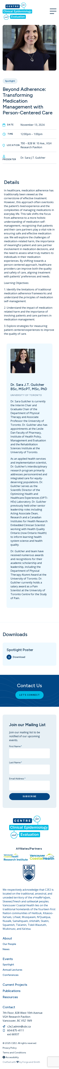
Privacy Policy (10, 1048)
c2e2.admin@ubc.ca (19, 1026)
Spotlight (10, 81)
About (7, 938)
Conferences (11, 974)
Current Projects (15, 985)
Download (19, 657)
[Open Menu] (53, 11)
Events (8, 959)
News (6, 949)
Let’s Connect (29, 695)
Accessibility (12, 1057)
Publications (11, 991)
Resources (10, 997)
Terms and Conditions (14, 1052)
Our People (9, 944)
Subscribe (30, 796)
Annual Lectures (12, 969)
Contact (9, 1007)
